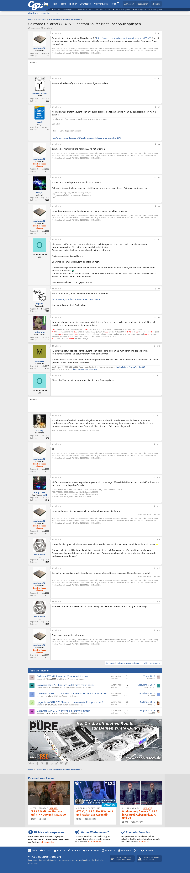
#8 (159, 288)
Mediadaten (52, 860)
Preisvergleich (100, 4)
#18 (158, 601)
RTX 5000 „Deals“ (86, 9)
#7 (159, 239)
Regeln (55, 13)
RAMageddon (69, 9)
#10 (158, 346)
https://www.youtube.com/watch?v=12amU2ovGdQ (77, 299)
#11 (158, 375)
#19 (158, 630)
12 (79, 819)
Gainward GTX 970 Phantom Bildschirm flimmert (63, 710)
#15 (158, 506)
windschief (41, 679)
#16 (158, 539)
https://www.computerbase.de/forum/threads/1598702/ (123, 38)
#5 (159, 177)
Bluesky (61, 850)
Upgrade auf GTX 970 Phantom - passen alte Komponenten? (70, 702)
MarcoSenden (42, 688)
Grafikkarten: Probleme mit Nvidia (70, 679)
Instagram (110, 850)
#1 (159, 33)
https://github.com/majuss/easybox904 (130, 367)
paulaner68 (35, 28)
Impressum (32, 860)
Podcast (57, 9)
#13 (158, 444)
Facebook (75, 850)
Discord (47, 850)
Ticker (55, 4)
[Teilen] (155, 33)
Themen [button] (73, 4)
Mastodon (126, 850)
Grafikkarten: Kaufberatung (68, 705)
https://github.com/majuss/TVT (85, 369)
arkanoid (40, 705)
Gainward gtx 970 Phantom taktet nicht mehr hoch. (65, 685)
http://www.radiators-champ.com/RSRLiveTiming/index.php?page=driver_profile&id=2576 (86, 138)
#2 (159, 78)
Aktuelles (32, 13)
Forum (113, 4)
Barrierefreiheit (98, 860)
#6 (159, 206)
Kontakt (42, 860)
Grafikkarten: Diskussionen (69, 696)
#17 (158, 568)
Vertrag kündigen (83, 860)
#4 (159, 144)
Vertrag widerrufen (66, 860)
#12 (158, 415)
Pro (44, 495)
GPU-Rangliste (140, 9)
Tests (63, 4)
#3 (159, 107)
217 (34, 819)
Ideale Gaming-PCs (122, 9)
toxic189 (151, 713)
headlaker (41, 713)
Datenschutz (33, 863)
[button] (37, 13)
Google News (92, 850)
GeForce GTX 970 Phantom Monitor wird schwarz (64, 676)
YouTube (148, 850)
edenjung (151, 704)
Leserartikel (45, 13)
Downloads (85, 4)
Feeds (34, 850)
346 (126, 822)
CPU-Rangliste (156, 9)
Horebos (40, 696)
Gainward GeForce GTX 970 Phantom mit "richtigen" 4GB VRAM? (72, 693)
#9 (159, 317)
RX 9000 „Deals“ (104, 9)
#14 (158, 477)
